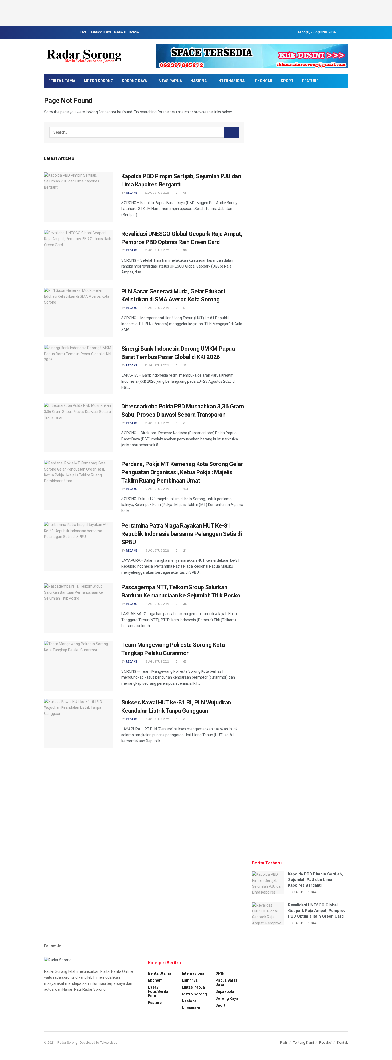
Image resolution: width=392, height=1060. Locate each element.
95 (184, 192)
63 (184, 661)
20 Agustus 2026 (156, 489)
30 (184, 250)
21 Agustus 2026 (156, 250)
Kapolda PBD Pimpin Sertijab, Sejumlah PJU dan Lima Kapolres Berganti (315, 880)
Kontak (134, 32)
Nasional (199, 81)
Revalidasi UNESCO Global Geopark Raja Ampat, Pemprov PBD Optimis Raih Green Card (316, 911)
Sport (287, 81)
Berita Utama (61, 81)
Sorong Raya (134, 81)
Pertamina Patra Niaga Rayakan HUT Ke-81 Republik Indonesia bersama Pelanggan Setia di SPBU (181, 533)
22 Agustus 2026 (156, 192)
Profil (83, 32)
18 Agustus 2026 (156, 661)
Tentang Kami (101, 32)
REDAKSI (132, 192)
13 (184, 365)
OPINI (220, 973)
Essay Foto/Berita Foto (158, 991)
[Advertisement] (196, 12)
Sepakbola (224, 991)
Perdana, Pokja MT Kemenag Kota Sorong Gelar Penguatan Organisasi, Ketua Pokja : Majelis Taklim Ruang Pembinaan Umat (182, 472)
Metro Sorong (98, 81)
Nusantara (191, 1008)
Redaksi (120, 32)
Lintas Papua (168, 81)
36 (184, 604)
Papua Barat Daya (226, 982)
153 (185, 489)
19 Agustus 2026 (156, 550)
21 (184, 550)
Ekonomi (263, 81)
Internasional (232, 81)
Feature (310, 81)
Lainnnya (190, 980)
